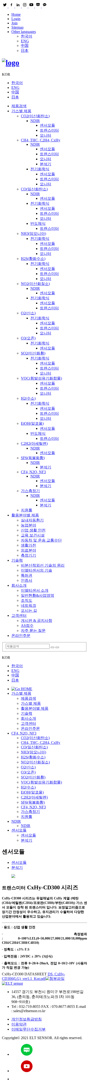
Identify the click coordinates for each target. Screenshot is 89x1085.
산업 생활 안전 (33, 530)
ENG (25, 41)
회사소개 (19, 585)
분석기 (45, 164)
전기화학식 (39, 169)
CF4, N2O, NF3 (33, 472)
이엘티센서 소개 (34, 590)
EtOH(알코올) (32, 423)
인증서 (26, 580)
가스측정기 (30, 491)
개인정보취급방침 (26, 1019)
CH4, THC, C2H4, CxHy (40, 140)
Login (15, 19)
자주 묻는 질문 (33, 630)
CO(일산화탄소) (34, 189)
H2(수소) (28, 398)
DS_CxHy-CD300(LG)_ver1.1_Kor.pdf (33, 976)
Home (16, 14)
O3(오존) (28, 338)
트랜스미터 (49, 130)
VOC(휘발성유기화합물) (41, 378)
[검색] (52, 647)
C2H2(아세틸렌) (34, 443)
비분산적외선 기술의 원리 (43, 565)
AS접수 (27, 625)
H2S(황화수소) (33, 259)
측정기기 (28, 555)
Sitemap (17, 27)
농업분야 (28, 525)
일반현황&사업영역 (37, 595)
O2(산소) (28, 313)
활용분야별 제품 (25, 515)
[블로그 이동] (49, 1050)
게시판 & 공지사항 (36, 620)
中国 (24, 45)
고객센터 (19, 615)
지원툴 (26, 510)
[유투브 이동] (49, 1066)
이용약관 (19, 1024)
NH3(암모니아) (33, 233)
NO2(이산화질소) (35, 284)
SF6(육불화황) (33, 458)
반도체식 (38, 223)
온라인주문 (20, 636)
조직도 (26, 600)
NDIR (35, 121)
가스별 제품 (21, 111)
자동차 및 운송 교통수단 (41, 540)
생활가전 (28, 545)
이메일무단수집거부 (28, 1029)
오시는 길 (29, 610)
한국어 (26, 36)
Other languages (23, 32)
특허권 (26, 575)
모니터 (45, 135)
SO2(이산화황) (33, 353)
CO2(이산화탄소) (35, 116)
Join (14, 23)
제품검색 (19, 106)
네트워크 (28, 605)
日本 (24, 50)
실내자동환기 (32, 520)
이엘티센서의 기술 (36, 570)
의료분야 (28, 550)
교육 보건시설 (33, 535)
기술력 (17, 560)
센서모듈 (47, 125)
